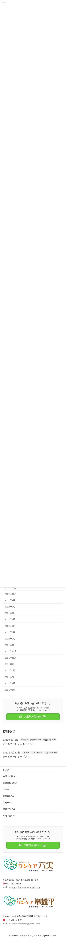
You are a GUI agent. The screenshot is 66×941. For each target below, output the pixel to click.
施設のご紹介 (9, 776)
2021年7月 (10, 683)
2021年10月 (10, 664)
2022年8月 (10, 606)
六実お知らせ (35, 740)
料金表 (6, 789)
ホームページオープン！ (16, 756)
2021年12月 (10, 651)
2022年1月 (10, 645)
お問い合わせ (9, 815)
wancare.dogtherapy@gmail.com (24, 887)
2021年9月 (10, 670)
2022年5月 (10, 626)
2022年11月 (10, 587)
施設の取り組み (10, 783)
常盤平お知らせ (49, 740)
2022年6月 (10, 619)
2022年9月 (10, 600)
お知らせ (24, 740)
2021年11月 (10, 657)
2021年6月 (10, 689)
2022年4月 (10, 632)
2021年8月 (10, 677)
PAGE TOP (61, 909)
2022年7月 (10, 613)
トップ (6, 769)
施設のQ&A (8, 796)
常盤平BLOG (9, 809)
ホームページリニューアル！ (18, 743)
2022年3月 (10, 638)
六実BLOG (8, 802)
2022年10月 (10, 594)
